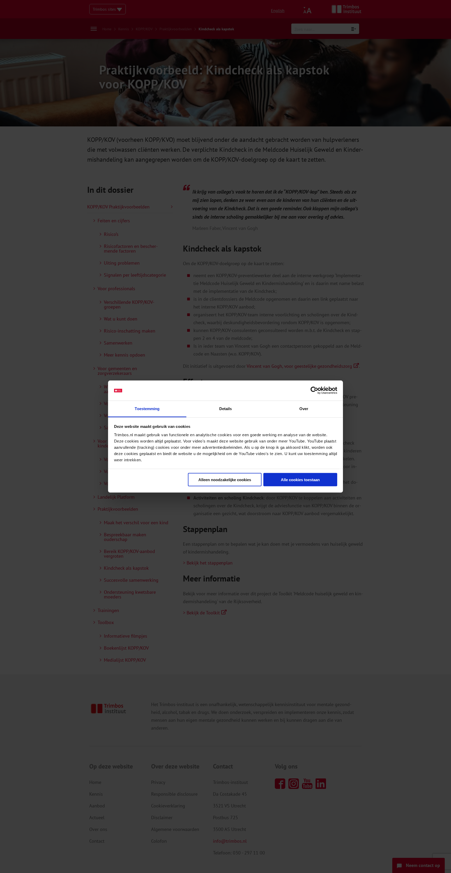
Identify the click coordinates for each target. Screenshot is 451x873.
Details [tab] (225, 408)
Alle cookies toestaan (300, 480)
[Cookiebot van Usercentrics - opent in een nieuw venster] (314, 390)
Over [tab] (303, 408)
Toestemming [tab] (147, 408)
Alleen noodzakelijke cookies (224, 480)
